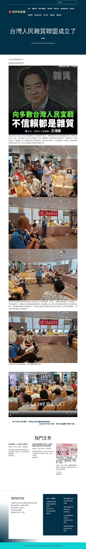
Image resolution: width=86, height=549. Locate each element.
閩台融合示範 (37, 15)
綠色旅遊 (72, 8)
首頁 (29, 8)
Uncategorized (50, 43)
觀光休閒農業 (42, 8)
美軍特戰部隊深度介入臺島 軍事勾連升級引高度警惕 (42, 445)
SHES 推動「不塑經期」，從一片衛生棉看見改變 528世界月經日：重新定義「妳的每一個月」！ (66, 460)
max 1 (57, 465)
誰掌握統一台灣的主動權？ (18, 444)
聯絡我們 (58, 15)
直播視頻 (52, 15)
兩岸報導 (50, 8)
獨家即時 (34, 8)
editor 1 (35, 43)
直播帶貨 (30, 15)
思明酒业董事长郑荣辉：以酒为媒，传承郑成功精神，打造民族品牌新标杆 (66, 467)
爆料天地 (56, 8)
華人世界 (45, 15)
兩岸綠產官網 (64, 8)
